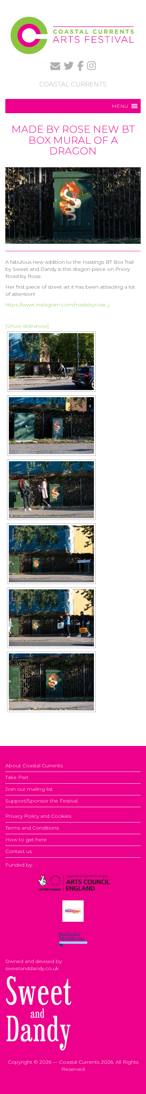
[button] (120, 106)
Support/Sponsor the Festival (41, 801)
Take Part (16, 777)
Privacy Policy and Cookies (38, 816)
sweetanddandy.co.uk (32, 968)
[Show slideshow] (27, 326)
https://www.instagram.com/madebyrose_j (57, 304)
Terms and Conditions (32, 828)
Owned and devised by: (34, 961)
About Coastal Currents (34, 765)
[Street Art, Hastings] (51, 361)
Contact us (18, 851)
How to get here (26, 839)
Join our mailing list (29, 789)
